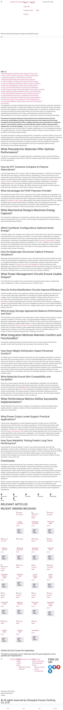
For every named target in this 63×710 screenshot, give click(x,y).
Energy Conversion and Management (27, 264)
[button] (7, 495)
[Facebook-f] (54, 667)
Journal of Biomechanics (47, 240)
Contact (25, 14)
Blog (37, 10)
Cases (25, 6)
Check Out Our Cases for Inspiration (17, 650)
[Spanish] (49, 2)
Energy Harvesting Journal (15, 431)
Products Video (28, 10)
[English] (44, 2)
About (32, 3)
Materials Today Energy (15, 200)
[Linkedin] (50, 671)
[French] (47, 2)
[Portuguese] (52, 2)
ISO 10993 (24, 389)
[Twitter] (50, 667)
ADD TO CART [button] (19, 531)
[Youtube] (58, 667)
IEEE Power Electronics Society (22, 325)
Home (25, 3)
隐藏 (5, 71)
